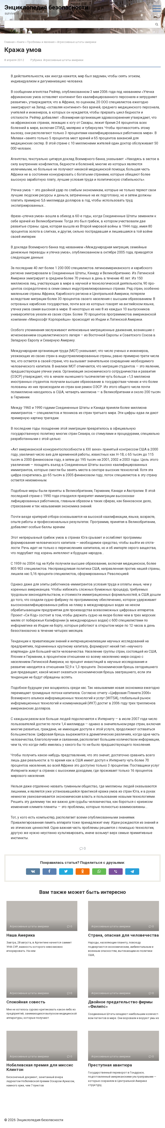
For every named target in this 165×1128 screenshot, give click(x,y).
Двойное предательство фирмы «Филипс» (120, 1004)
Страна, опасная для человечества (123, 935)
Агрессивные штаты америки (63, 60)
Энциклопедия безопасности (46, 7)
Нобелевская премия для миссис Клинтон (39, 1067)
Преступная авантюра (110, 1065)
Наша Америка (20, 935)
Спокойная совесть (25, 1001)
